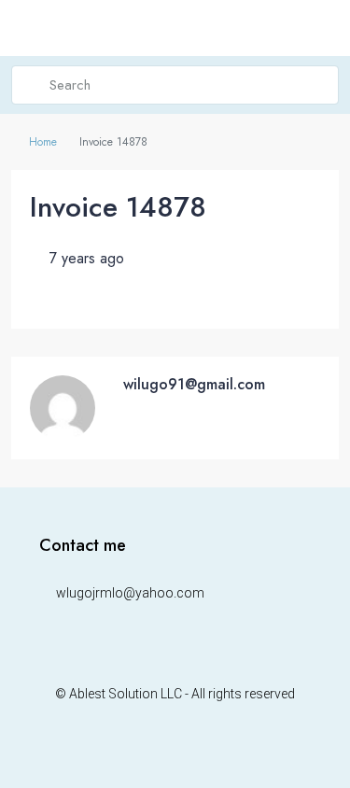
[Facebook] (142, 751)
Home (43, 142)
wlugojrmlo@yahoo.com (130, 592)
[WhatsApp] (208, 751)
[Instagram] (175, 751)
